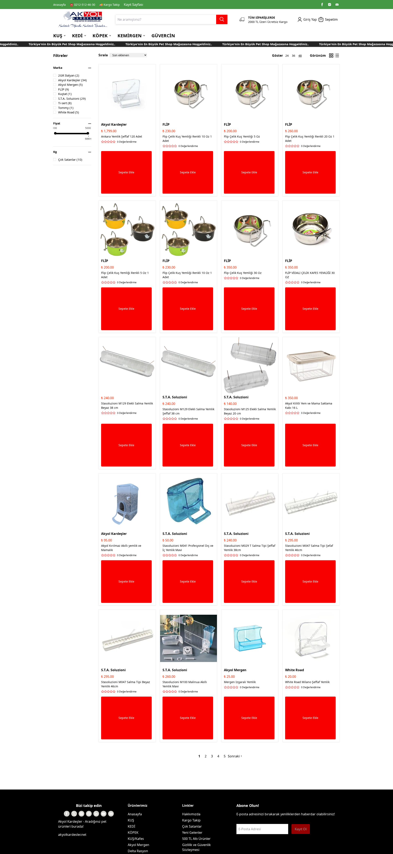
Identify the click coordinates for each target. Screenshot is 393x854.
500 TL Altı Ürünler (196, 838)
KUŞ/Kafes (136, 838)
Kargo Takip (191, 820)
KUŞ (131, 820)
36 (293, 56)
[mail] (337, 4)
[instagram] (329, 4)
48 (300, 56)
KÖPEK (133, 832)
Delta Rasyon (138, 851)
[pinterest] (89, 814)
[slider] (55, 133)
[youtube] (103, 814)
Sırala (103, 55)
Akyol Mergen (138, 845)
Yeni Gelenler (192, 832)
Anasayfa (59, 5)
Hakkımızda (191, 814)
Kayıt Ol (301, 829)
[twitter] (74, 814)
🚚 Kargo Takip (109, 5)
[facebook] (322, 4)
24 (287, 56)
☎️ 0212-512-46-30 (82, 5)
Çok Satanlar (192, 826)
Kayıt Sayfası (133, 4)
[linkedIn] (96, 814)
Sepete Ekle (126, 172)
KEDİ (131, 826)
